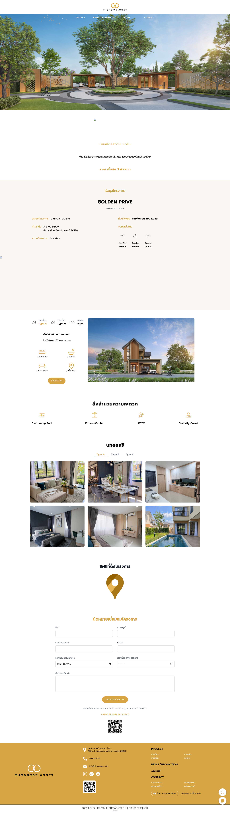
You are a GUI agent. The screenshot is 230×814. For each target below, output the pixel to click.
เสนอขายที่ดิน (156, 786)
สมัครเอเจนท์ (189, 786)
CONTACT (157, 777)
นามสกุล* (121, 627)
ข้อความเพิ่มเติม (62, 673)
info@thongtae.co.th (98, 766)
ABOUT (156, 771)
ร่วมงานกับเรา (156, 782)
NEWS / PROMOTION (164, 764)
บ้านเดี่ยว (155, 754)
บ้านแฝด (187, 754)
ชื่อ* (57, 627)
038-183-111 (94, 758)
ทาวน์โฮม (155, 758)
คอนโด (187, 758)
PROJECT (157, 749)
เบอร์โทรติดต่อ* (62, 642)
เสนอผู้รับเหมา (189, 782)
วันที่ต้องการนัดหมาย (65, 658)
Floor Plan (56, 380)
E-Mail (120, 642)
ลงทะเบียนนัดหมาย (115, 699)
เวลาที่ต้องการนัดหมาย (127, 658)
